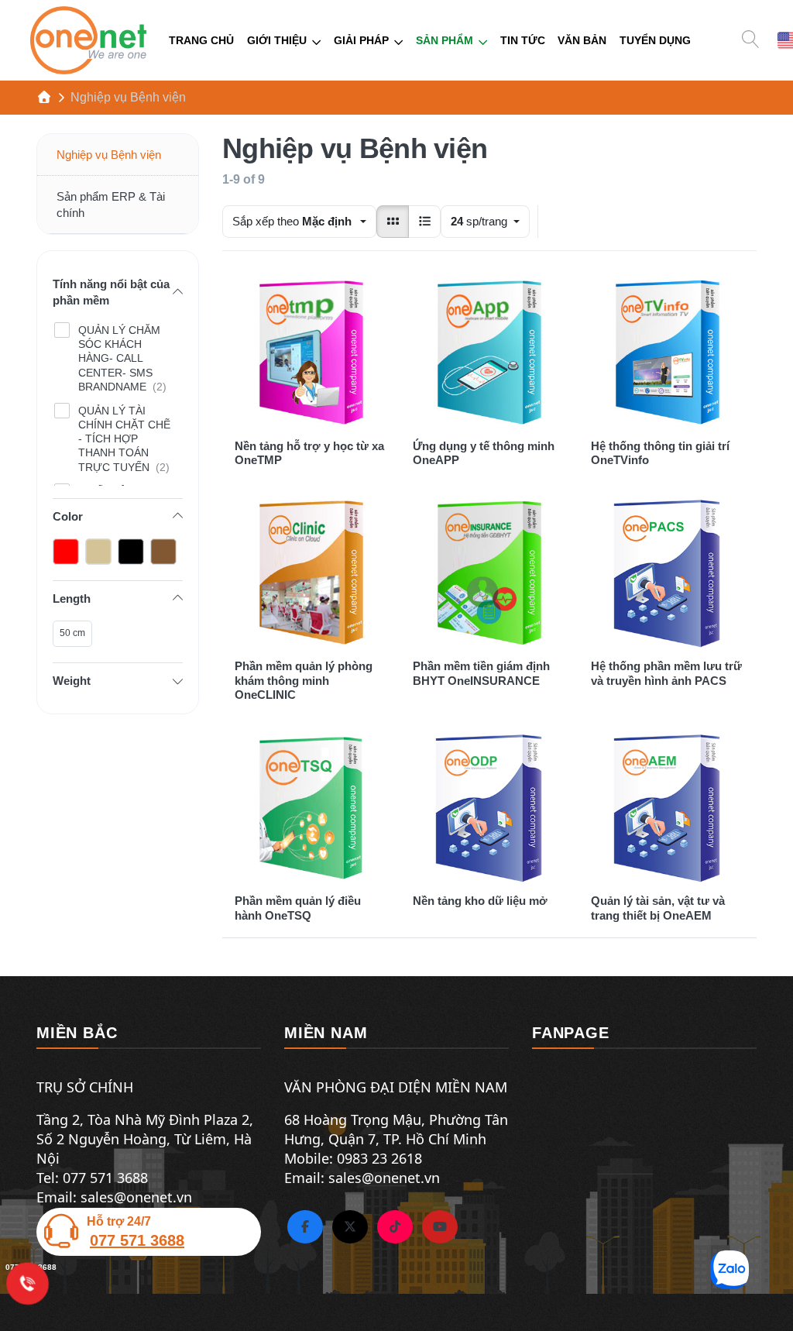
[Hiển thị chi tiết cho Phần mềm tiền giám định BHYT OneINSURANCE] (489, 572)
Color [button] (68, 516)
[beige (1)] (163, 551)
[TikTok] (395, 1227)
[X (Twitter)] (350, 1227)
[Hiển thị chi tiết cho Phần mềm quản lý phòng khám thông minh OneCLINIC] (311, 572)
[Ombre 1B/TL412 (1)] (98, 551)
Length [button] (72, 598)
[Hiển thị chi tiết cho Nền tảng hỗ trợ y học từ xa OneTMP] (311, 352)
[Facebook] (305, 1227)
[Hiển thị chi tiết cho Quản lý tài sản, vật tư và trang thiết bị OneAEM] (667, 807)
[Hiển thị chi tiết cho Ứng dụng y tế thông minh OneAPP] (489, 352)
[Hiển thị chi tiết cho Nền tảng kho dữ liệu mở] (489, 807)
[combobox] (299, 221)
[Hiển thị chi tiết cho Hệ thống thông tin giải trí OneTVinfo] (667, 352)
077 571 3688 (137, 1240)
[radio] (392, 221)
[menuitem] (202, 41)
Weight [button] (72, 680)
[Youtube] (440, 1227)
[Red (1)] (66, 551)
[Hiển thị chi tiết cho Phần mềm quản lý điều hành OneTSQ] (311, 807)
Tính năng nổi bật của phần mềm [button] (111, 292)
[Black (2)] (131, 551)
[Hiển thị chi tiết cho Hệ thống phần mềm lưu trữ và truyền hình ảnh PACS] (667, 572)
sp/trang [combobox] (490, 221)
